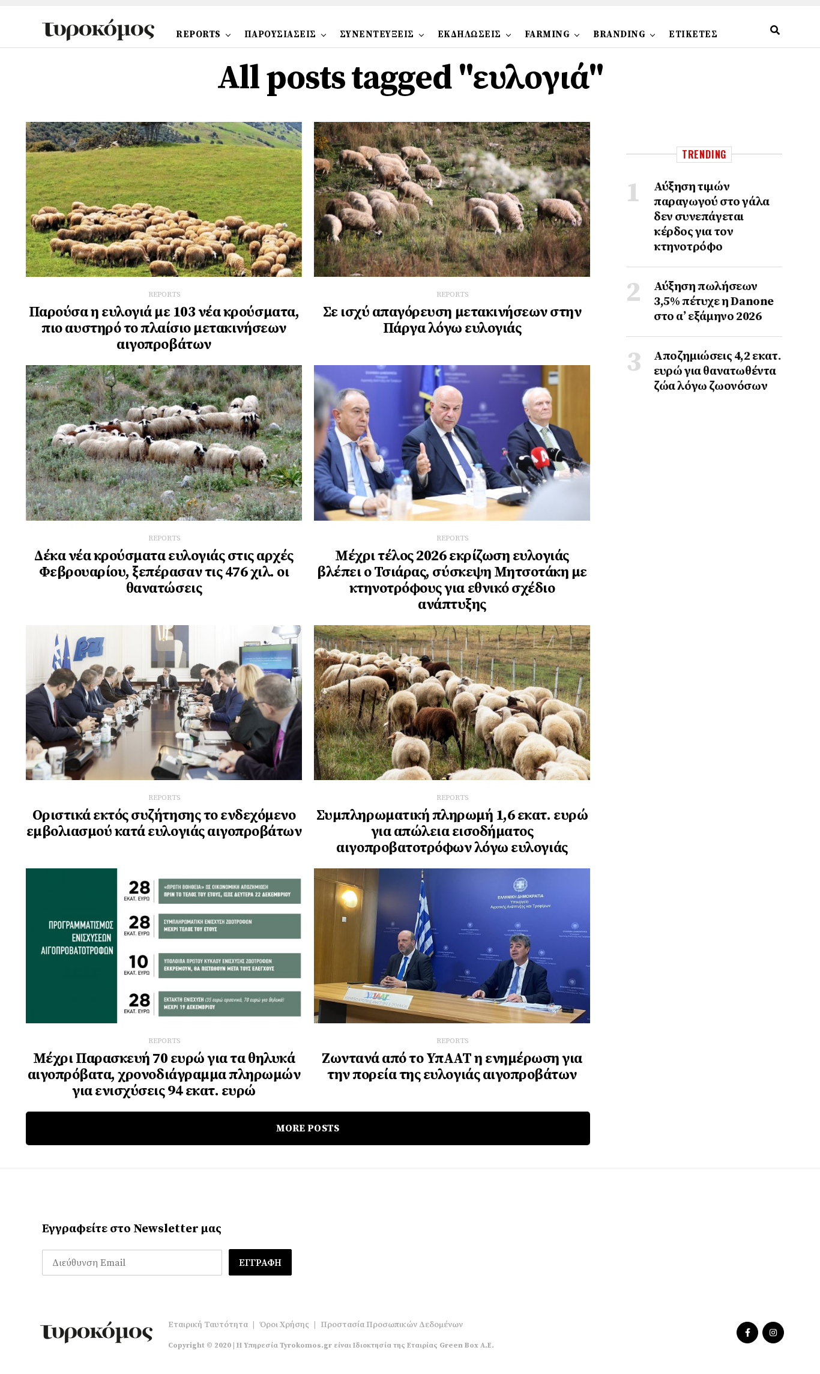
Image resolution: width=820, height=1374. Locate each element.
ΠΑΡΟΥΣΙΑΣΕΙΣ (280, 34)
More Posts (307, 1128)
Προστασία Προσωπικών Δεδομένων (392, 1324)
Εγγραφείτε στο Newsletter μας (132, 1228)
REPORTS (198, 34)
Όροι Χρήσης (284, 1324)
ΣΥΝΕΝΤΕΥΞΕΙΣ (377, 34)
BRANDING (619, 34)
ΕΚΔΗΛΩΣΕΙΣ (469, 34)
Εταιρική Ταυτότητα (208, 1324)
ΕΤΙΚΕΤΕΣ (693, 34)
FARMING (547, 34)
